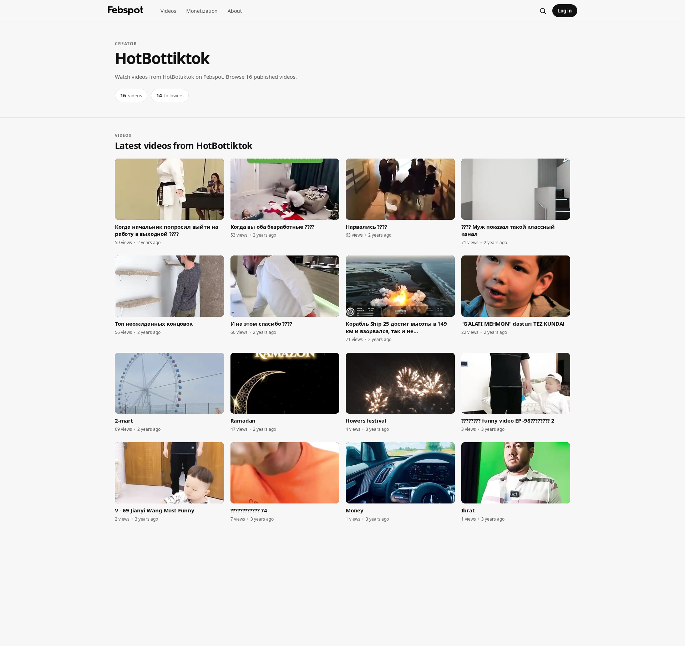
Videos (168, 10)
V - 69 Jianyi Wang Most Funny (154, 510)
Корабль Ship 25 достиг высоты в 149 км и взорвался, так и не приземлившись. (396, 327)
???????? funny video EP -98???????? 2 (507, 420)
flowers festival (366, 420)
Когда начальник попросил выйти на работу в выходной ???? (166, 230)
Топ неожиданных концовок (154, 323)
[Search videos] (542, 10)
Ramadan (243, 420)
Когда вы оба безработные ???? (272, 226)
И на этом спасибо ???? (261, 323)
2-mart (124, 420)
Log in (565, 10)
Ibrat (468, 510)
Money (355, 510)
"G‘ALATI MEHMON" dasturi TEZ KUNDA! (512, 323)
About (235, 10)
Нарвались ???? (366, 226)
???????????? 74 (248, 510)
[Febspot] (125, 10)
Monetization (202, 10)
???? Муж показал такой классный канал (508, 230)
